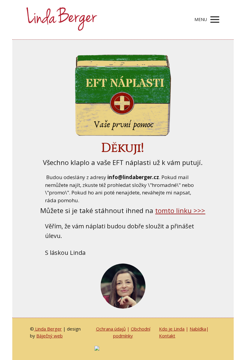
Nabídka (198, 329)
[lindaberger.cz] (60, 19)
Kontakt (167, 336)
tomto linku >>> (180, 210)
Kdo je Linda (171, 329)
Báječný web (49, 336)
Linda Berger (48, 329)
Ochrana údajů (111, 329)
